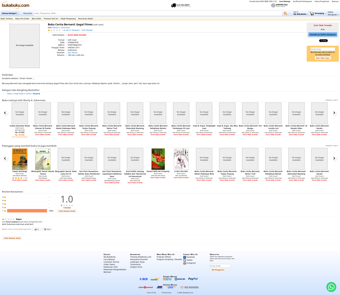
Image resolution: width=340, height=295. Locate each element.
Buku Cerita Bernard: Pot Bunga (250, 127)
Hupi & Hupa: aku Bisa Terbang (227, 127)
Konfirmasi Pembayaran (302, 1)
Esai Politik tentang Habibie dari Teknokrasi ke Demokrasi (135, 174)
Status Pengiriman (322, 1)
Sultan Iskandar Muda (20, 125)
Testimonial (135, 264)
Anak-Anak (18, 93)
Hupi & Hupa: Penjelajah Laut (204, 127)
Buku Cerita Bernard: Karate (319, 127)
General (36, 93)
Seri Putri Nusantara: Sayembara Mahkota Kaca (112, 174)
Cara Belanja (284, 1)
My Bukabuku (110, 257)
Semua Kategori (9, 13)
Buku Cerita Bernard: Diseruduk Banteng (135, 127)
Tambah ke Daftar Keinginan (323, 34)
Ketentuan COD (110, 267)
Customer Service (111, 262)
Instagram (191, 263)
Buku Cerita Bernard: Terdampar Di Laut (181, 127)
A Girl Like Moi (181, 171)
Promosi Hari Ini (51, 18)
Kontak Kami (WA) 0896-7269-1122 (263, 1)
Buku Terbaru (7, 18)
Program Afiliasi (164, 257)
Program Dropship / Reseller (169, 259)
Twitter (189, 260)
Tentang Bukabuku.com (140, 257)
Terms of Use (151, 293)
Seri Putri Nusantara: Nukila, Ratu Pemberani (89, 172)
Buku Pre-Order (22, 18)
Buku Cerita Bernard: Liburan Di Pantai (42, 127)
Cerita (28, 93)
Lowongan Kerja (137, 262)
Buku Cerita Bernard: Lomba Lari (273, 127)
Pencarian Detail (85, 18)
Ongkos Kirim (136, 267)
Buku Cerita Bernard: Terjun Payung (89, 127)
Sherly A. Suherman (61, 27)
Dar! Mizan (73, 52)
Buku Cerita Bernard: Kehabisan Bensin (158, 127)
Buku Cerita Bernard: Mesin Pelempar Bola (65, 127)
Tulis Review (86, 30)
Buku (9, 93)
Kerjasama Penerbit (139, 259)
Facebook (190, 257)
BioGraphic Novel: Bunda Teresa (42, 172)
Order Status (109, 264)
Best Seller (36, 18)
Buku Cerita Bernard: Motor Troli (112, 127)
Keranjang (318, 13)
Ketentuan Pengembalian (115, 269)
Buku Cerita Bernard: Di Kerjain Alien (296, 127)
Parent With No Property (158, 171)
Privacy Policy (166, 293)
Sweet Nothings (19, 171)
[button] (323, 58)
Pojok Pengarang (68, 18)
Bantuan (335, 1)
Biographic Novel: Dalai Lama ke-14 (65, 172)
